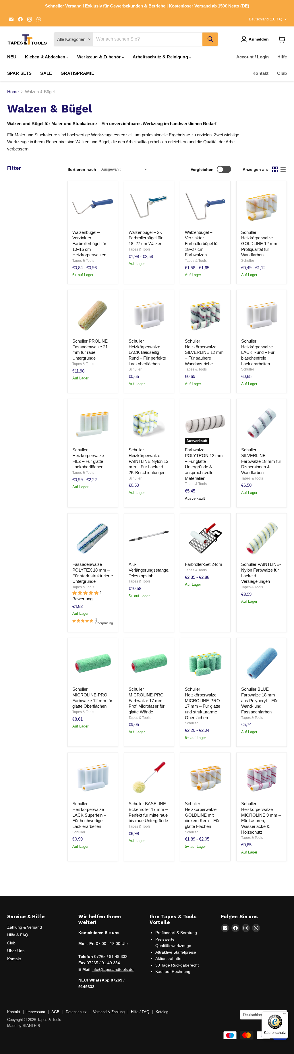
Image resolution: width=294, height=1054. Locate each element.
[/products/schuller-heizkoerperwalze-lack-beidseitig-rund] (149, 315)
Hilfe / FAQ (140, 1012)
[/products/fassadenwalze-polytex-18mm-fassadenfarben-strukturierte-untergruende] (92, 538)
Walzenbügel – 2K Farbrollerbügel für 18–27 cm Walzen (146, 238)
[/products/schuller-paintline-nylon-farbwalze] (261, 538)
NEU (11, 56)
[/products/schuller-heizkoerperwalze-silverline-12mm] (205, 315)
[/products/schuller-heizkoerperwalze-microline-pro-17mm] (205, 663)
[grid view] (275, 169)
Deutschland (265, 19)
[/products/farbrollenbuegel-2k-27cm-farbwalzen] (149, 206)
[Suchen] (210, 39)
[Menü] (284, 1014)
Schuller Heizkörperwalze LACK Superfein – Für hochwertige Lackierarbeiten (89, 815)
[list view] (283, 169)
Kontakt (260, 73)
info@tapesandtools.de (113, 969)
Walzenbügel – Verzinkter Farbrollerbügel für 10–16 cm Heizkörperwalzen (89, 243)
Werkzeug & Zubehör (99, 56)
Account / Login (252, 56)
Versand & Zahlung (109, 1012)
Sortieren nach (81, 169)
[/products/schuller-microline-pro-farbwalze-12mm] (92, 663)
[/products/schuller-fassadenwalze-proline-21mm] (92, 315)
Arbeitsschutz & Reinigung (161, 56)
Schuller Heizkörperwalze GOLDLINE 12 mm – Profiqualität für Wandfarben (261, 243)
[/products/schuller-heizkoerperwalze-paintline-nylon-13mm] (149, 424)
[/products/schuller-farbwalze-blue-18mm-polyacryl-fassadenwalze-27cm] (261, 663)
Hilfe (282, 56)
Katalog (162, 1012)
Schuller (247, 261)
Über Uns (15, 950)
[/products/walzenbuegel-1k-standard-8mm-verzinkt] (205, 206)
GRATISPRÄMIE (77, 73)
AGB (55, 1012)
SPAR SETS (19, 73)
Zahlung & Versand (24, 927)
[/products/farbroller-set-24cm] (205, 538)
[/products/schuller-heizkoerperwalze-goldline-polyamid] (261, 206)
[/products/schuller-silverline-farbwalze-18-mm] (261, 424)
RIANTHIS (31, 1026)
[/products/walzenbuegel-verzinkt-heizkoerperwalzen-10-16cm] (92, 206)
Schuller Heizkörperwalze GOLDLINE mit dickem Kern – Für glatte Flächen (202, 815)
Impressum (35, 1012)
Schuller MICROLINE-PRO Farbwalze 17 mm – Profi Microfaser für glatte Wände (147, 700)
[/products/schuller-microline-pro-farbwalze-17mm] (149, 663)
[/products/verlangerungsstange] (149, 538)
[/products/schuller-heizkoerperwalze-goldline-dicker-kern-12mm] (205, 777)
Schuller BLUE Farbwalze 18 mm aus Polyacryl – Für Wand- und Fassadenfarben (259, 700)
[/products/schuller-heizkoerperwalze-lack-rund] (261, 315)
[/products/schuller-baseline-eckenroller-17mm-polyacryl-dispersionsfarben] (149, 777)
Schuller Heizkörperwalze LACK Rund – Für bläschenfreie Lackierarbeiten (257, 352)
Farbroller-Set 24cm (203, 564)
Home (13, 91)
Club (282, 73)
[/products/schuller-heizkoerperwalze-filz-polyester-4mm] (92, 424)
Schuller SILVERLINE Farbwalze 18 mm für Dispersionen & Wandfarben (261, 461)
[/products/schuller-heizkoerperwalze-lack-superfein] (92, 777)
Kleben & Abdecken (45, 56)
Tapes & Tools (83, 261)
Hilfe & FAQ (17, 935)
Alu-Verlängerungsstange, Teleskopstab (149, 570)
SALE (46, 73)
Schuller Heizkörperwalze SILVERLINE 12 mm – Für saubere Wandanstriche (204, 352)
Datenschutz (76, 1012)
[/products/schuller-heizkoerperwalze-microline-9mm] (261, 777)
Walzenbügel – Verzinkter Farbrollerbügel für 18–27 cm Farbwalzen (202, 243)
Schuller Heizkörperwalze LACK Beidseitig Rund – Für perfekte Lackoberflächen (147, 352)
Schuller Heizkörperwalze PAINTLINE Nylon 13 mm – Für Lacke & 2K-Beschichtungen (148, 461)
